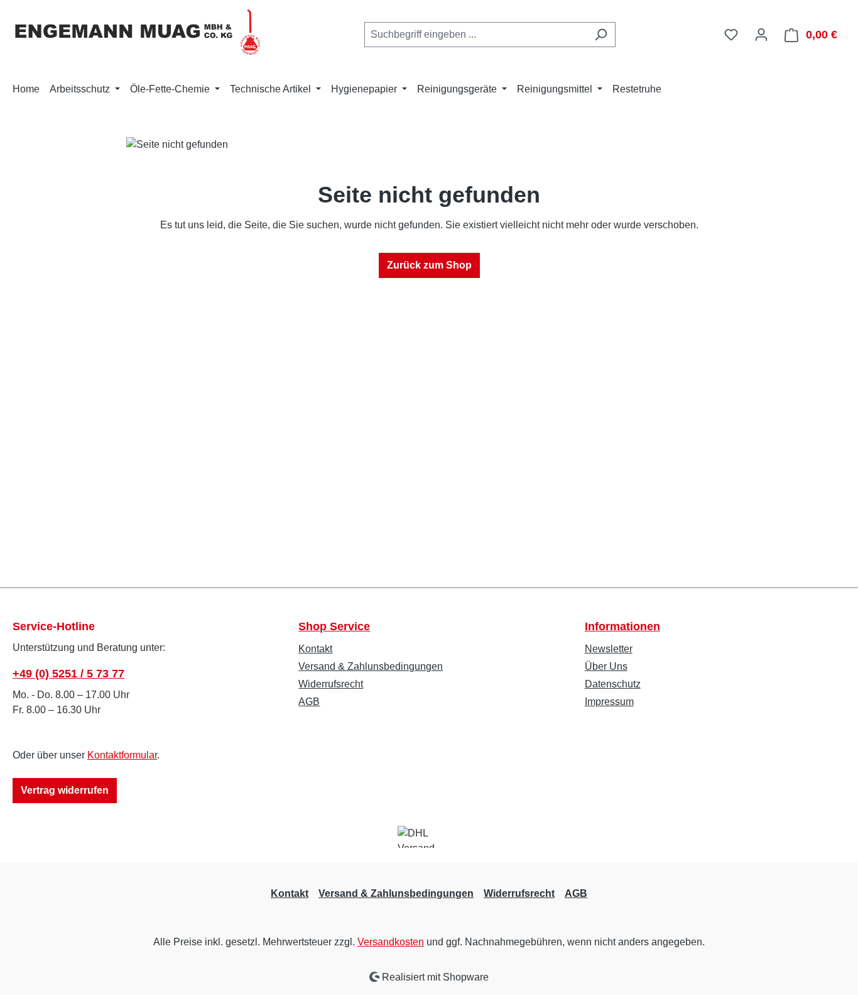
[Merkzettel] (731, 34)
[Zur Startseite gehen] (138, 32)
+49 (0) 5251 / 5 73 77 (68, 673)
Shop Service (334, 626)
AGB (309, 701)
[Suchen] (601, 34)
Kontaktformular (122, 755)
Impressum (609, 701)
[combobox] (475, 34)
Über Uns (606, 666)
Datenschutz (613, 684)
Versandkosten (390, 942)
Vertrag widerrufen (65, 790)
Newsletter (609, 648)
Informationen (622, 626)
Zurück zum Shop (429, 265)
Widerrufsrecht (330, 684)
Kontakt (315, 648)
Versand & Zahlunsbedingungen (370, 666)
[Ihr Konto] (761, 34)
